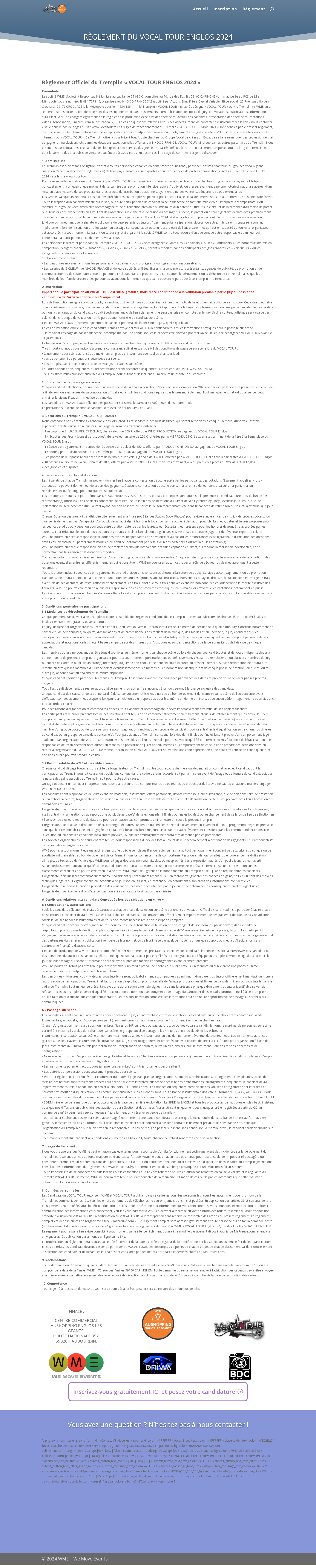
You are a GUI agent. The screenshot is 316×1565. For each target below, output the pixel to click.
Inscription (225, 9)
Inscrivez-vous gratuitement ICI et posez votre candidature (154, 1392)
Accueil (200, 9)
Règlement (253, 9)
